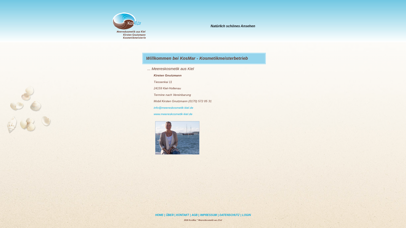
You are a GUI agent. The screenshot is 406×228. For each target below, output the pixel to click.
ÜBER (170, 215)
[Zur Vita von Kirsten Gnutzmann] (177, 155)
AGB (195, 215)
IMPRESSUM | (209, 215)
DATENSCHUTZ (229, 215)
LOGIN (246, 215)
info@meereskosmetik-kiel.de (173, 107)
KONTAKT (182, 215)
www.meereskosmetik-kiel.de (173, 114)
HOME (159, 215)
